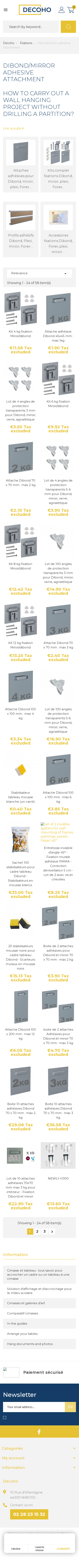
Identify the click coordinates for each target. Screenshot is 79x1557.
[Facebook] (39, 1431)
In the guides (17, 1323)
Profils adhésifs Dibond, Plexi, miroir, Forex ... (21, 240)
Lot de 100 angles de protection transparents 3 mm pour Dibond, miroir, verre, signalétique (58, 573)
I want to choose (39, 1549)
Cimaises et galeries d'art (26, 1303)
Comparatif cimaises (22, 1313)
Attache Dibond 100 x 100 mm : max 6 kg (58, 797)
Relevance (39, 273)
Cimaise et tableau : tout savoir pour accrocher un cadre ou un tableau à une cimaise (38, 1274)
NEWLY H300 (58, 1178)
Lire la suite (12, 128)
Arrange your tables (22, 1334)
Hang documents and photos (30, 1344)
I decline (15, 1548)
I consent (63, 1548)
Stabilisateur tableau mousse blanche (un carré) (20, 797)
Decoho (8, 43)
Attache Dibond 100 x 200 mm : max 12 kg (20, 1034)
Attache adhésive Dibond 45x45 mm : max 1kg (58, 336)
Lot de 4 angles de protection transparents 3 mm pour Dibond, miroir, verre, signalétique (20, 410)
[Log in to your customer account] (62, 10)
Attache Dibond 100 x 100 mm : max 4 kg (20, 713)
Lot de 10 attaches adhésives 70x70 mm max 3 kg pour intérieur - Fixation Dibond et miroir (20, 1187)
